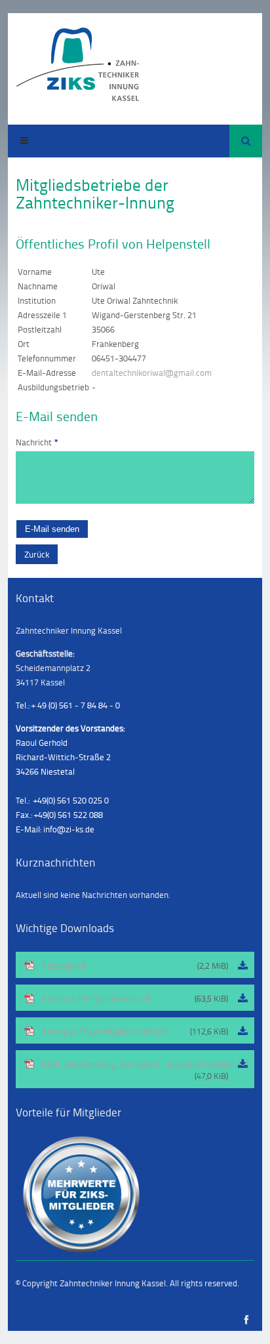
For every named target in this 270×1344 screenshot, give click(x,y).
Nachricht (37, 442)
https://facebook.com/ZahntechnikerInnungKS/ (246, 1320)
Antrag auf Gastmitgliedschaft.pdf (135, 1031)
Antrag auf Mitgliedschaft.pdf (135, 998)
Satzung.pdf (135, 965)
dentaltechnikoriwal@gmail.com (152, 372)
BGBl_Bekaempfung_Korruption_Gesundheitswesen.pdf (145, 1070)
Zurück (36, 554)
